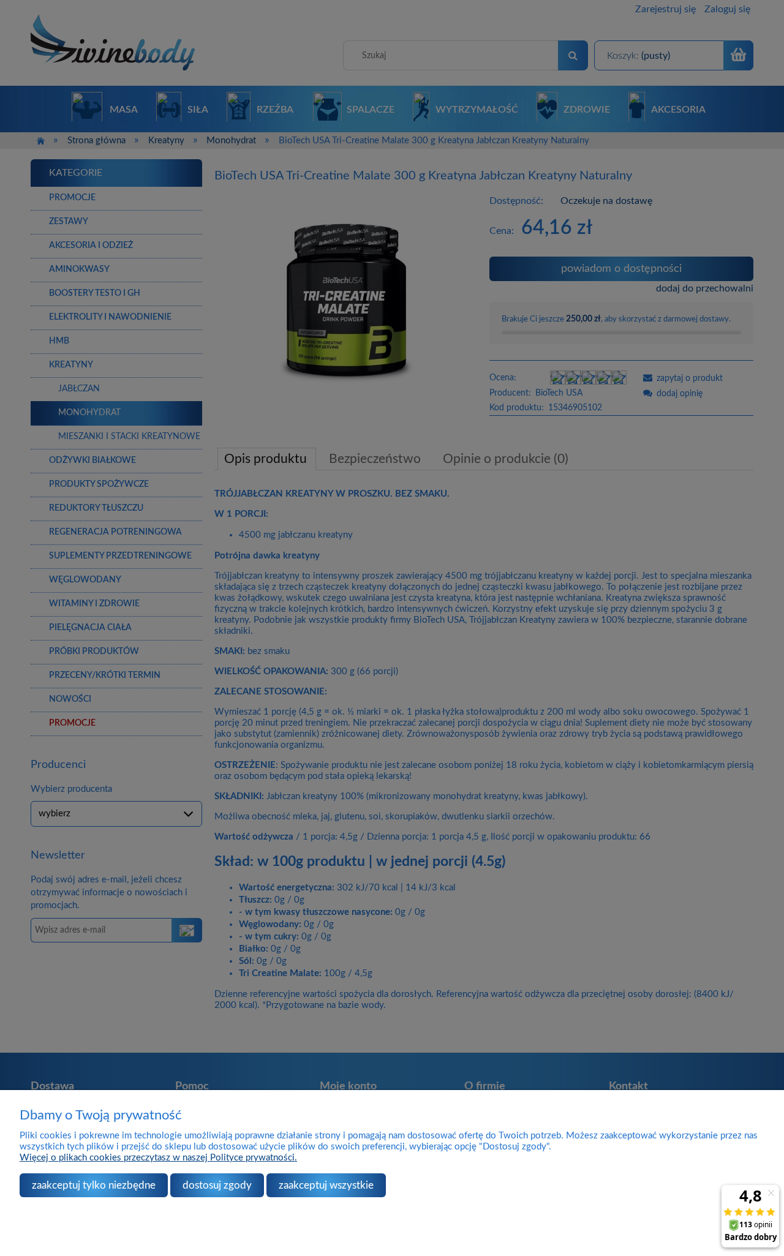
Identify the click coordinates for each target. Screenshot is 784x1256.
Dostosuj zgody (217, 1185)
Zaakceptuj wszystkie (326, 1185)
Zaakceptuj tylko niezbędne (94, 1185)
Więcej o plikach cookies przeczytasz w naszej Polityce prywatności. (158, 1157)
